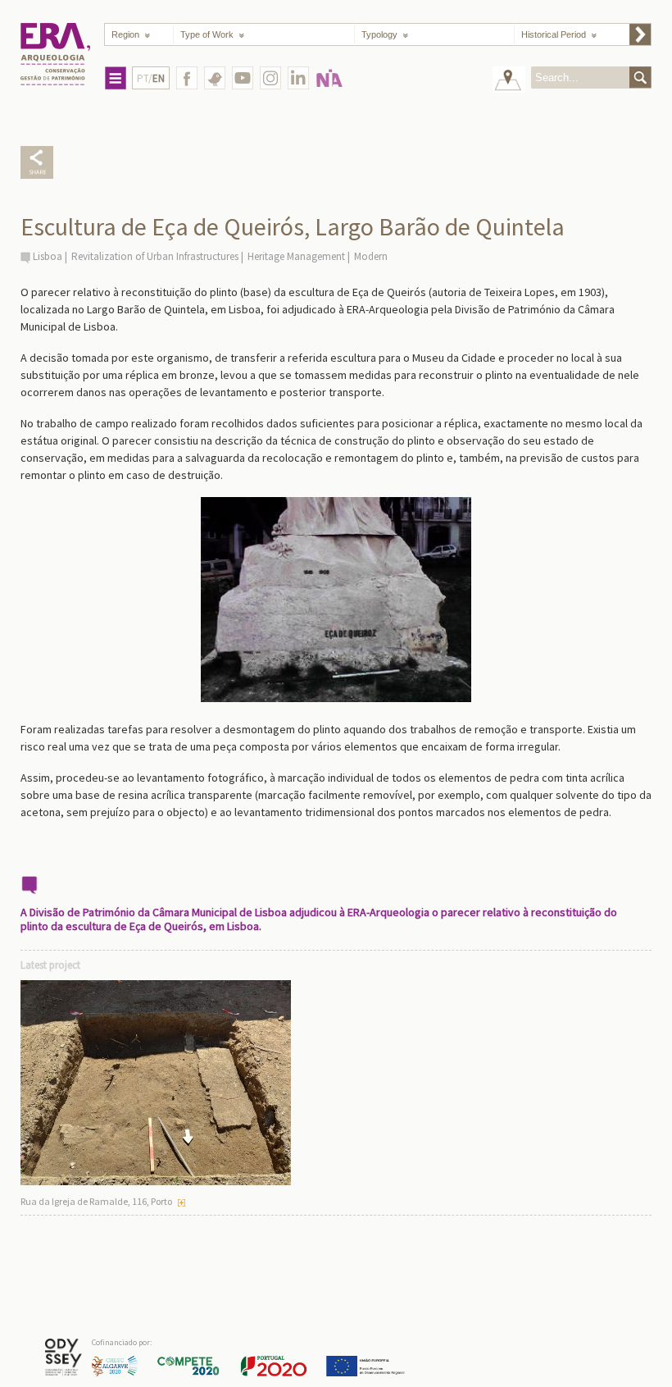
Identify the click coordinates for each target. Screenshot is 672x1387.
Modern (371, 256)
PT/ (151, 78)
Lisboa (47, 256)
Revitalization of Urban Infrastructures (154, 256)
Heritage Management (296, 256)
